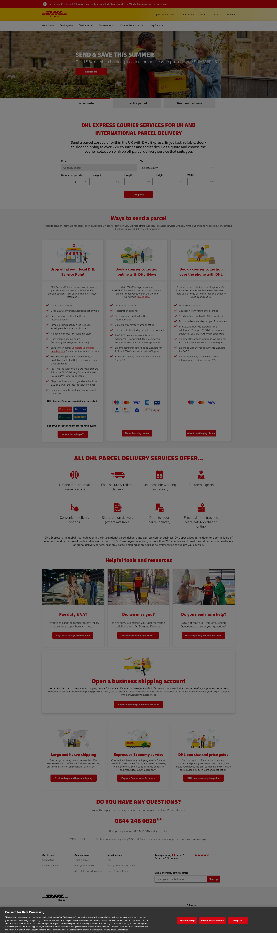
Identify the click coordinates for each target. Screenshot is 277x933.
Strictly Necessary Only (212, 920)
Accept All (237, 920)
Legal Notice (122, 929)
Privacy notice (110, 929)
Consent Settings (187, 920)
